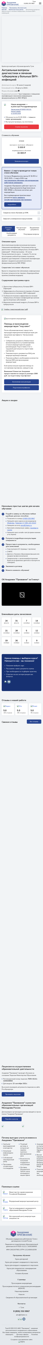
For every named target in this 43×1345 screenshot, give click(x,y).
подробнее (12, 204)
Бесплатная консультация (21, 382)
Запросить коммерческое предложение (17, 219)
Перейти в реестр (11, 1119)
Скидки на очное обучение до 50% (15, 213)
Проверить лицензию (13, 1094)
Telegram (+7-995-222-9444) (25, 523)
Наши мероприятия (21, 1291)
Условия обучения (21, 1274)
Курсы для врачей (21, 1259)
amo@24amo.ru (26, 525)
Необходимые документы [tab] (12, 234)
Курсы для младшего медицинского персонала (21, 1265)
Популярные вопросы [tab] (31, 234)
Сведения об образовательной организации (21, 1298)
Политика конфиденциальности (26, 1336)
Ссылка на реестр (21, 127)
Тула (34, 1)
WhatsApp (10, 523)
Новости (21, 1294)
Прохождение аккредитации (21, 1283)
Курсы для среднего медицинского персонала (21, 1262)
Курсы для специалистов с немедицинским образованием (21, 1269)
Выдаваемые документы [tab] (34, 229)
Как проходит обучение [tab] (21, 229)
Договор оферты (22, 1334)
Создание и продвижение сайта (21, 1340)
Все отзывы (34, 722)
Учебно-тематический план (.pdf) (16, 309)
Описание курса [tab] (8, 229)
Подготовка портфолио (21, 388)
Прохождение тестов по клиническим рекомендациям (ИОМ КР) (21, 1287)
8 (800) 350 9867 (29, 3)
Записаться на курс (21, 161)
